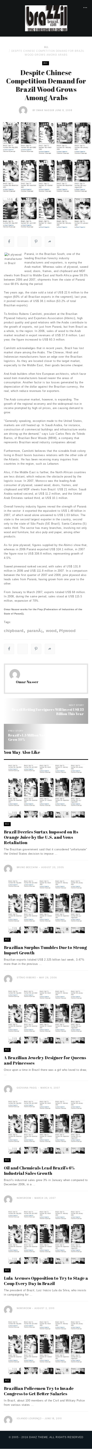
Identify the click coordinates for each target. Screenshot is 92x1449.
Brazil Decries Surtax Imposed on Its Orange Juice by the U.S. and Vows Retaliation (41, 837)
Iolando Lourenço (29, 1418)
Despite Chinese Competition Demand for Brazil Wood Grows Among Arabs (47, 53)
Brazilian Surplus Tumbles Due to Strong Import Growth (45, 950)
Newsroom (24, 1198)
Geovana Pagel (27, 1087)
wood (50, 631)
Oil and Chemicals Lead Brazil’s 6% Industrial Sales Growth (39, 1170)
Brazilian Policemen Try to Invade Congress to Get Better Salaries (39, 1391)
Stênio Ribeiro (26, 977)
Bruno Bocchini (27, 867)
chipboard (14, 631)
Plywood (67, 631)
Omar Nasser (45, 110)
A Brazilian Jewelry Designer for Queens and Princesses (45, 1060)
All (46, 47)
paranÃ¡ (34, 631)
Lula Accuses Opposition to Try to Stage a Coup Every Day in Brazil (46, 1280)
